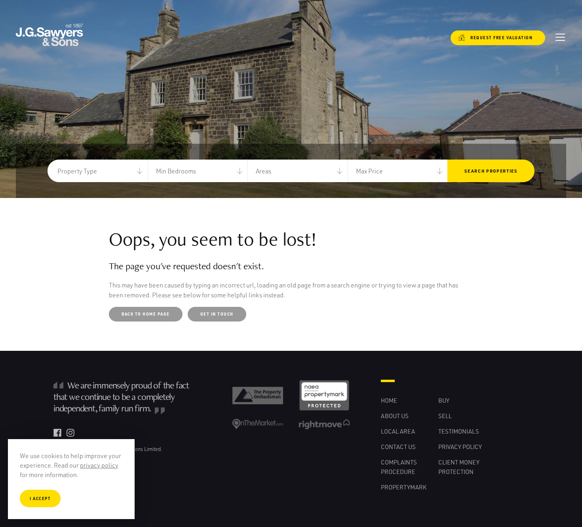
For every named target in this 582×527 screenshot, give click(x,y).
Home (389, 400)
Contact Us (398, 447)
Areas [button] (263, 171)
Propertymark (403, 487)
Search (490, 171)
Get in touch (217, 314)
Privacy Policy (460, 447)
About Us (395, 416)
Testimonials (458, 431)
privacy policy (99, 465)
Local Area (398, 431)
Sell (445, 416)
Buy (443, 400)
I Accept (40, 498)
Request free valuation (497, 37)
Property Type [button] (77, 171)
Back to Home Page (146, 314)
